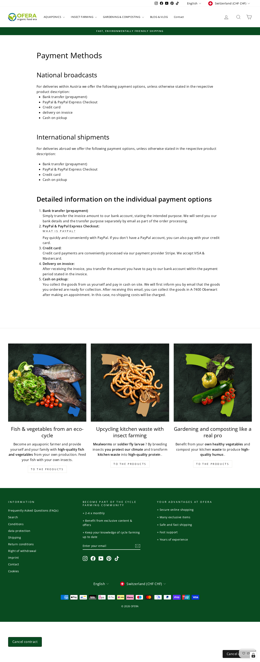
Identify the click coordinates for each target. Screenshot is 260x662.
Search (13, 517)
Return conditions (21, 544)
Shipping (14, 537)
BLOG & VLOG (159, 17)
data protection (19, 531)
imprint (13, 557)
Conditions (16, 524)
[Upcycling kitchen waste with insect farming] (130, 382)
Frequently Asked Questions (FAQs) (33, 510)
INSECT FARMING (82, 17)
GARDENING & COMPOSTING (122, 17)
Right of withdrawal (22, 551)
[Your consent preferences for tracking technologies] (253, 655)
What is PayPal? (59, 231)
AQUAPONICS (53, 17)
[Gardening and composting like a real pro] (213, 382)
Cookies (13, 571)
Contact (179, 17)
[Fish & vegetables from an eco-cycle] (47, 382)
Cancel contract (25, 641)
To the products (47, 469)
